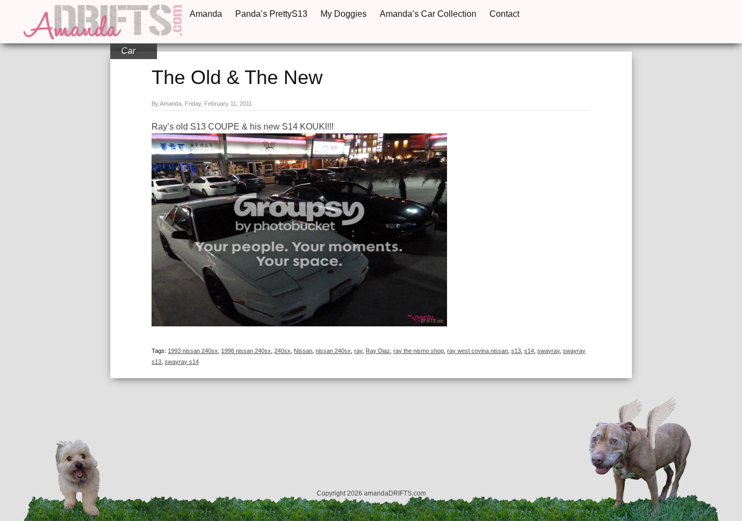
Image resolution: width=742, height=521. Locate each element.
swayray (548, 351)
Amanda (206, 13)
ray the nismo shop (418, 351)
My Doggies (343, 13)
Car (128, 50)
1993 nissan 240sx (193, 351)
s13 (516, 351)
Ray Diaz (378, 351)
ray (358, 351)
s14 (529, 351)
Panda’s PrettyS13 (271, 13)
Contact (504, 13)
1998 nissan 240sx (246, 351)
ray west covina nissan (477, 351)
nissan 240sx (333, 351)
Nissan (303, 351)
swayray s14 (182, 361)
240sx (282, 351)
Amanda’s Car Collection (428, 13)
